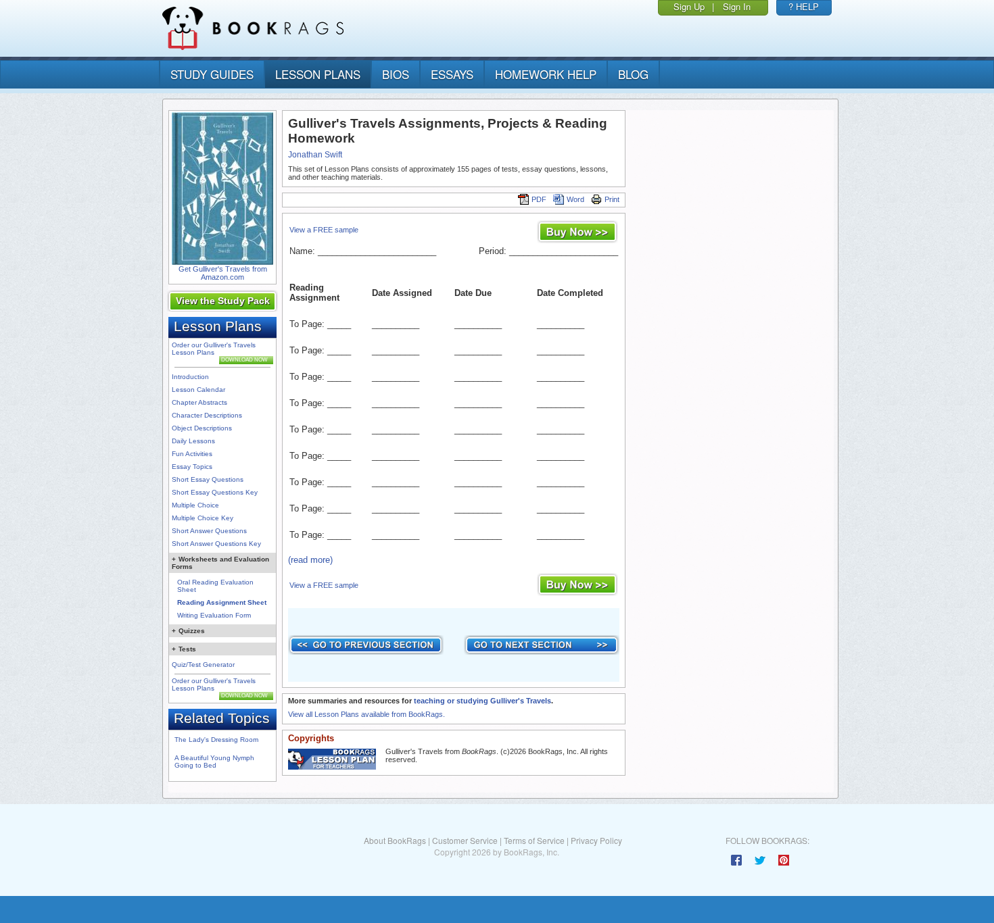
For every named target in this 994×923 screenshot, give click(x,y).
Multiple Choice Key (202, 518)
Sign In (737, 6)
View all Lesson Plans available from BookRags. (366, 714)
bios (395, 74)
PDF (538, 199)
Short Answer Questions (209, 530)
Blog (633, 74)
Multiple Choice (195, 505)
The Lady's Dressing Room (216, 739)
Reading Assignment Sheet (221, 602)
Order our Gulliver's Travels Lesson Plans (214, 348)
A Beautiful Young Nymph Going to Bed (214, 761)
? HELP (803, 6)
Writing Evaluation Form (214, 615)
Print (612, 199)
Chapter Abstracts (199, 402)
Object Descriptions (202, 428)
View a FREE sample (323, 230)
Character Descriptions (207, 415)
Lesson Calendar (198, 389)
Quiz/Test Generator (203, 664)
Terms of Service (534, 840)
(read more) (310, 560)
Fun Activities (192, 453)
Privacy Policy (596, 840)
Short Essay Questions (207, 479)
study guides (212, 74)
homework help (545, 74)
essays (452, 74)
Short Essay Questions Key (215, 492)
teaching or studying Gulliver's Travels (482, 701)
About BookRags (395, 840)
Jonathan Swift (315, 154)
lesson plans (317, 74)
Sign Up (689, 6)
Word (575, 199)
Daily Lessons (193, 441)
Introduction (190, 376)
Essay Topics (192, 466)
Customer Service (465, 840)
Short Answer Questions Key (216, 543)
